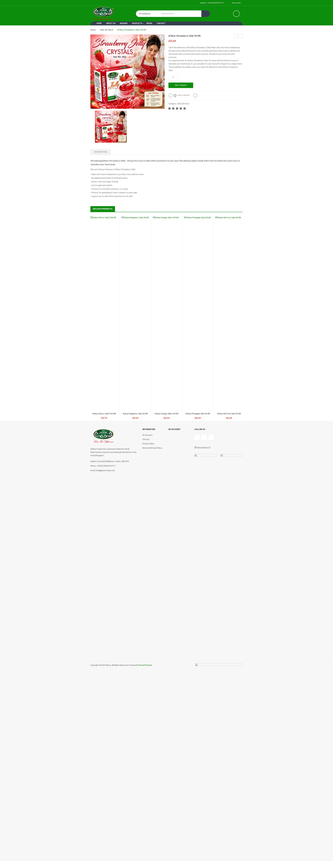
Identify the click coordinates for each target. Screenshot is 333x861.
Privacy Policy (148, 444)
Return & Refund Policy (152, 448)
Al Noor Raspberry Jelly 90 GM (236, 36)
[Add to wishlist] (99, 407)
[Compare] (104, 407)
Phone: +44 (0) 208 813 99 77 (103, 466)
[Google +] (181, 108)
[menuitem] (99, 23)
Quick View (109, 407)
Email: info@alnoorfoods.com (102, 470)
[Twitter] (173, 108)
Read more (135, 416)
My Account (147, 435)
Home (93, 30)
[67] (144, 141)
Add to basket (181, 85)
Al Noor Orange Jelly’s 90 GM (241, 36)
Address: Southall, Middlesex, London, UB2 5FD (109, 461)
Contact (146, 439)
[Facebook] (169, 108)
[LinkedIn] (185, 108)
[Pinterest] (177, 108)
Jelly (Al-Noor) (106, 30)
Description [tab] (100, 152)
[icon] (236, 14)
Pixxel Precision (145, 665)
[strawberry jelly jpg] (111, 127)
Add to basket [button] (104, 416)
